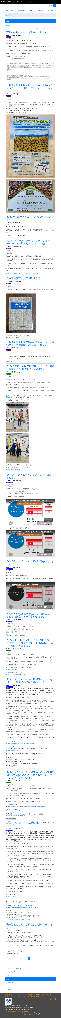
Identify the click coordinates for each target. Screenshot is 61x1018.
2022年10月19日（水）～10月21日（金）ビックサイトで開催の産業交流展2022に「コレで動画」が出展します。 (30, 643)
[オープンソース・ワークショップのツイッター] (51, 999)
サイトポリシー (11, 996)
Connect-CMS (33, 1014)
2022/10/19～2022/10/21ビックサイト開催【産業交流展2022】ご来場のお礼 (30, 367)
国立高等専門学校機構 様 (13, 632)
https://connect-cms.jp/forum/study (16, 811)
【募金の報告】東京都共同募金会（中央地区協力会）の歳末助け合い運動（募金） (30, 343)
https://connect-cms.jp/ (13, 750)
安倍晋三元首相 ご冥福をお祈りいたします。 (29, 926)
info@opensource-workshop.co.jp (18, 1011)
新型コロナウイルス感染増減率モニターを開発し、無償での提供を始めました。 (29, 681)
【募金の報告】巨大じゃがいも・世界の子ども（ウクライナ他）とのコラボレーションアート (30, 88)
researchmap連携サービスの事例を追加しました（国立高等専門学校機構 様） (29, 615)
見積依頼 (7, 995)
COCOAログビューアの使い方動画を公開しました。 (30, 476)
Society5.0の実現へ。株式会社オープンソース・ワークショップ (18, 2)
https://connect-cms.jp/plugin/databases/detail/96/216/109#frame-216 (26, 806)
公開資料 (8, 990)
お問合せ (50, 10)
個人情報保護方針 (35, 995)
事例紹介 (20, 10)
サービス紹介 (10, 10)
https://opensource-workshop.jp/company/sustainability (22, 273)
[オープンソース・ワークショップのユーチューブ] (55, 999)
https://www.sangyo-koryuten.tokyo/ (16, 674)
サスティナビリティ (22, 996)
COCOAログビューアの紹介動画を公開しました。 (30, 563)
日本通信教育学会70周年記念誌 (23, 278)
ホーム (8, 15)
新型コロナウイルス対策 (13, 968)
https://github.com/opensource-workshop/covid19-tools (22, 755)
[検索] (54, 5)
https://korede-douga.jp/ (13, 469)
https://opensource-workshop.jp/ (20, 767)
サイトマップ (20, 995)
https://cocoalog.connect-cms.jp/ (15, 815)
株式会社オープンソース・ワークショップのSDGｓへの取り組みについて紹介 (29, 242)
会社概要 (40, 10)
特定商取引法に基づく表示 (35, 996)
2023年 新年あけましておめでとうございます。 (30, 218)
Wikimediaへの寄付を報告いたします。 (28, 32)
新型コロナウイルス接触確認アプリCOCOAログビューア (30, 824)
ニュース (31, 10)
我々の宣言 (28, 995)
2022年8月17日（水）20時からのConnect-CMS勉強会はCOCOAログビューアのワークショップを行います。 (30, 774)
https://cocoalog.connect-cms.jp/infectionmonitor (20, 743)
